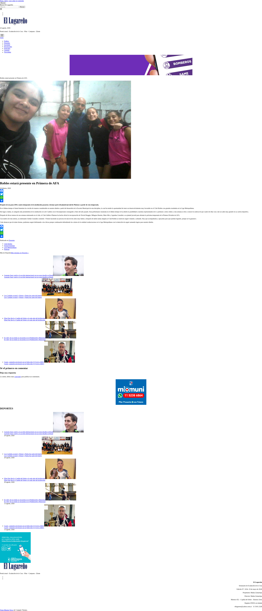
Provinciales (8, 47)
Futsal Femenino (9, 246)
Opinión (6, 50)
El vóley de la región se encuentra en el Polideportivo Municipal (24, 338)
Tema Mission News (6, 610)
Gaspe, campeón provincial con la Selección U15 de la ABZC (24, 362)
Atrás (1, 38)
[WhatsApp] (131, 197)
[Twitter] (131, 194)
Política (6, 41)
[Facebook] (131, 190)
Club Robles (8, 244)
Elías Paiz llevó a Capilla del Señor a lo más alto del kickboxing (24, 318)
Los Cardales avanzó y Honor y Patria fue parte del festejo (23, 295)
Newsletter (7, 52)
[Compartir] (131, 200)
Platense (6, 249)
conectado (17, 377)
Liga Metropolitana (10, 247)
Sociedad (7, 45)
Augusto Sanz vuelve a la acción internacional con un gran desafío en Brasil (28, 275)
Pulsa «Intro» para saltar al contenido (12, 1)
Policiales (7, 48)
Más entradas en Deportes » (20, 253)
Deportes (7, 43)
